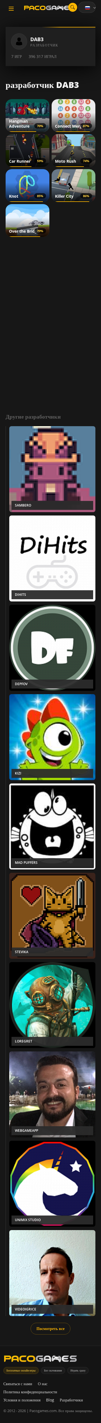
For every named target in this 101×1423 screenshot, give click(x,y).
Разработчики (71, 1400)
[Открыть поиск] (72, 7)
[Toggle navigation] (11, 8)
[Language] (91, 7)
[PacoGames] (40, 1360)
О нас (42, 1383)
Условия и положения (21, 1400)
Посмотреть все (50, 1328)
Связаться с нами (17, 1383)
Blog (50, 1400)
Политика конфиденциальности (30, 1391)
